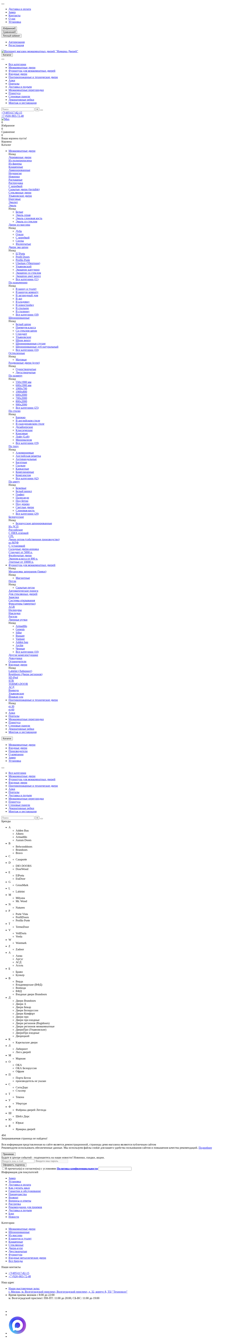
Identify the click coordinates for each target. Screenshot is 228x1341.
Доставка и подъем (20, 86)
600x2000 (21, 394)
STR (11, 680)
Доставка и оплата (20, 9)
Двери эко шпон (18, 247)
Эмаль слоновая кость (29, 218)
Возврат (13, 1197)
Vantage (20, 638)
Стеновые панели (19, 96)
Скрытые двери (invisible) (24, 189)
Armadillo (21, 626)
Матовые (21, 359)
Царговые (15, 199)
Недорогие (15, 173)
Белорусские (16, 516)
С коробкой (15, 186)
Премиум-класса (26, 327)
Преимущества (18, 1194)
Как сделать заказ (19, 1187)
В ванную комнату (27, 292)
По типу (14, 446)
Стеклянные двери (20, 192)
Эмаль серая (23, 215)
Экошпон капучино (28, 269)
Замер (12, 12)
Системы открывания (22, 600)
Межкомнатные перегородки (26, 90)
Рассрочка (15, 1203)
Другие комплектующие (23, 654)
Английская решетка (28, 455)
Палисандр (22, 497)
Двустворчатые (18, 1251)
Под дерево (23, 504)
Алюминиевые (25, 452)
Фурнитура (15, 1254)
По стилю (14, 410)
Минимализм (24, 439)
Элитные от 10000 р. (21, 561)
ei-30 (11, 706)
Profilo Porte (23, 260)
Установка (15, 21)
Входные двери (18, 73)
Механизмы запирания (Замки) (27, 571)
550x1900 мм (23, 382)
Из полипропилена (20, 160)
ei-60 (11, 709)
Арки (12, 80)
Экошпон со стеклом (28, 272)
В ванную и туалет (20, 1238)
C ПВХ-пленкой (18, 532)
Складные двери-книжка (24, 549)
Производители (18, 751)
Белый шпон (23, 324)
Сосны (20, 240)
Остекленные (17, 353)
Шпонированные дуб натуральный (37, 346)
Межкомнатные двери (22, 67)
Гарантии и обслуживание (25, 1191)
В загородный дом (27, 295)
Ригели (13, 616)
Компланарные (25, 471)
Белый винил (24, 491)
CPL (11, 536)
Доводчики (15, 658)
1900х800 (21, 391)
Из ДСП (14, 526)
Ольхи (20, 234)
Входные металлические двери (27, 1257)
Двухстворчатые (26, 372)
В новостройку (25, 304)
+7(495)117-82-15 (11, 112)
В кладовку (23, 301)
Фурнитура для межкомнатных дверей (32, 70)
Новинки (14, 176)
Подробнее (205, 1147)
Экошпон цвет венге (28, 276)
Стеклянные (16, 1244)
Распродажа (16, 182)
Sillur (19, 632)
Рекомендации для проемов (25, 1207)
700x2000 (21, 398)
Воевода (14, 690)
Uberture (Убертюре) (28, 263)
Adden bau (22, 642)
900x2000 (21, 404)
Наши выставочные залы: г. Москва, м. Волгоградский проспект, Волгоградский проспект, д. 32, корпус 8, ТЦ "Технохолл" (68, 1290)
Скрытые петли (25, 587)
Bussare (20, 635)
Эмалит (13, 202)
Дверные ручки (18, 619)
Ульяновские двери (20, 195)
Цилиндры (15, 610)
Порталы (14, 83)
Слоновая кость (25, 510)
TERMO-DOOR (18, 683)
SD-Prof (13, 677)
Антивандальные (26, 459)
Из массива (15, 1235)
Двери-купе (16, 1248)
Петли (12, 581)
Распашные (15, 179)
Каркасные (22, 468)
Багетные (21, 462)
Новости (14, 1216)
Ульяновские (23, 337)
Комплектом (23, 475)
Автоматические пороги (23, 590)
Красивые (22, 433)
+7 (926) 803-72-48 (12, 115)
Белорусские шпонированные (34, 523)
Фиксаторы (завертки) (22, 603)
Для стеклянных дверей (23, 593)
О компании (16, 754)
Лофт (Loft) (22, 436)
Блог (11, 1213)
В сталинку (23, 311)
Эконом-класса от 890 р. (23, 558)
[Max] (5, 119)
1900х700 (21, 388)
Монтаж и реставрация (23, 102)
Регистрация (16, 45)
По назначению (18, 282)
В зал (19, 298)
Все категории (17, 64)
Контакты (14, 15)
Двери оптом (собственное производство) (34, 539)
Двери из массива (19, 224)
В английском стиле (28, 420)
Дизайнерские (24, 427)
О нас (12, 18)
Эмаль (12, 205)
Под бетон (22, 500)
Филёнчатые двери (20, 555)
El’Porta (20, 253)
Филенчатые (23, 243)
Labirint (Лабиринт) (20, 671)
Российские (16, 529)
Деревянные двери (20, 157)
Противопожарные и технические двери (33, 77)
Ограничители (17, 661)
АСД (11, 687)
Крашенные (16, 166)
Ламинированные (19, 170)
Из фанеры (15, 163)
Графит (20, 494)
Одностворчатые (26, 369)
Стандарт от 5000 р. (21, 552)
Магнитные (23, 577)
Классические (24, 430)
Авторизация (17, 42)
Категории (7, 1222)
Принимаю (8, 1154)
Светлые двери (25, 507)
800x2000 (21, 401)
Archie (19, 645)
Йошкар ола (16, 696)
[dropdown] (2, 3)
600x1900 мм (23, 385)
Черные (20, 648)
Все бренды (16, 1261)
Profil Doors (23, 256)
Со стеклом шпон (26, 330)
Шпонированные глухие (31, 343)
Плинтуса (14, 93)
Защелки (14, 597)
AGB (12, 606)
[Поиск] (41, 110)
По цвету (14, 481)
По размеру (15, 375)
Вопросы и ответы (20, 1200)
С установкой (17, 545)
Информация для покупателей (19, 1172)
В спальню (22, 308)
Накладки (14, 613)
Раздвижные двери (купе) (24, 362)
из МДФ (14, 542)
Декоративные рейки (21, 99)
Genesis (20, 629)
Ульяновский (24, 266)
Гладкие (20, 465)
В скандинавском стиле (30, 423)
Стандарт (21, 333)
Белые (19, 211)
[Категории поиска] (2, 59)
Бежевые (21, 488)
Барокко (20, 417)
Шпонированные (19, 317)
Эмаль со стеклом (26, 221)
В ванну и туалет (26, 288)
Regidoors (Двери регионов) (25, 674)
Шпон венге (23, 340)
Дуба (19, 231)
